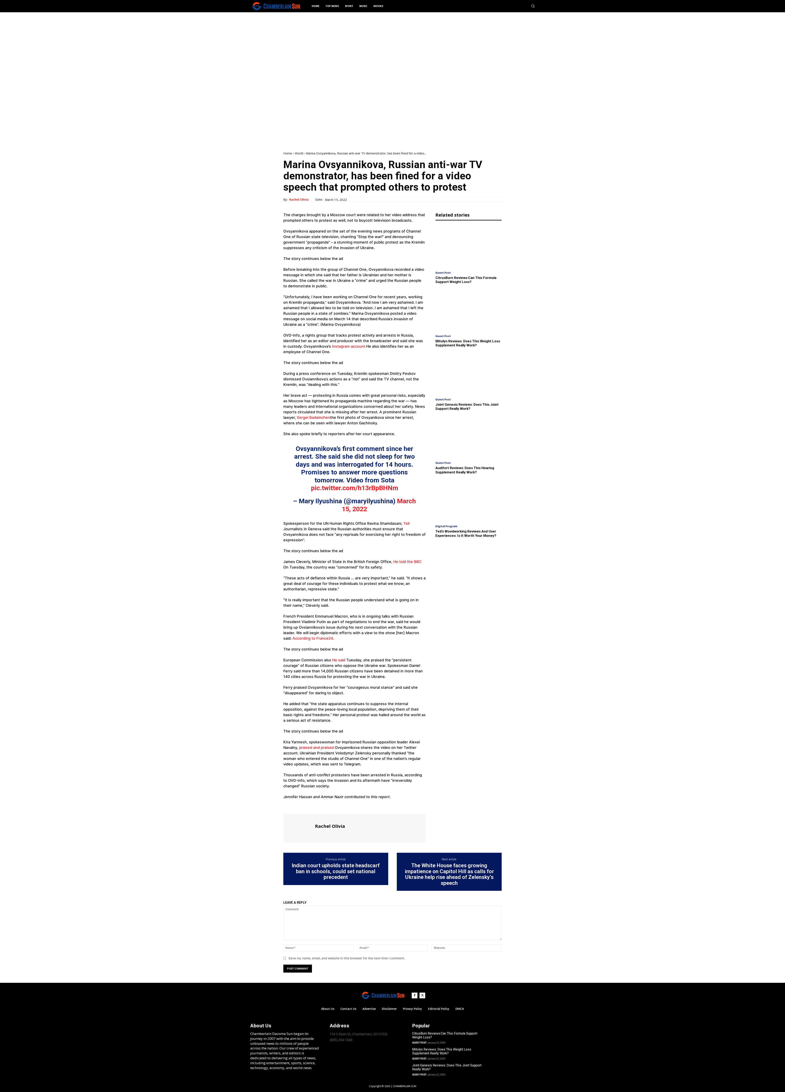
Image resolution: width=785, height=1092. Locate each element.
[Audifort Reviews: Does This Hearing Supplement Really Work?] (468, 437)
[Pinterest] (306, 806)
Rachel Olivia (298, 199)
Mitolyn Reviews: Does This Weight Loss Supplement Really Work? (467, 343)
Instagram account (348, 346)
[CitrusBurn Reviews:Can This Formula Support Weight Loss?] (468, 247)
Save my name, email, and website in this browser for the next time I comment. (346, 958)
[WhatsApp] (316, 806)
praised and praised (317, 747)
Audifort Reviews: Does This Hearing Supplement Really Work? (464, 470)
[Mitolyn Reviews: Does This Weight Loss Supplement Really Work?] (468, 310)
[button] (533, 6)
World (299, 153)
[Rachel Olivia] (298, 827)
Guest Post (443, 272)
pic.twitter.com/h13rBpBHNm (354, 488)
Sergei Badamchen (313, 417)
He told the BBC (407, 561)
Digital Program (446, 526)
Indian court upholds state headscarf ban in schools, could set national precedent (336, 871)
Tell (406, 523)
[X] (297, 806)
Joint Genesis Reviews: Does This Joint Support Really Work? (467, 406)
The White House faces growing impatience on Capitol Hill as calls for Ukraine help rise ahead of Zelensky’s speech (449, 874)
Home (287, 153)
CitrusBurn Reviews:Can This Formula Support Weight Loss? (465, 280)
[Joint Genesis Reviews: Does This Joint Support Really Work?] (468, 374)
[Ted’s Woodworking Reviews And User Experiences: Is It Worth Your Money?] (468, 500)
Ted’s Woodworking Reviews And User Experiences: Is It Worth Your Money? (465, 533)
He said (338, 660)
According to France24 (313, 638)
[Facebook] (287, 806)
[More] (325, 806)
